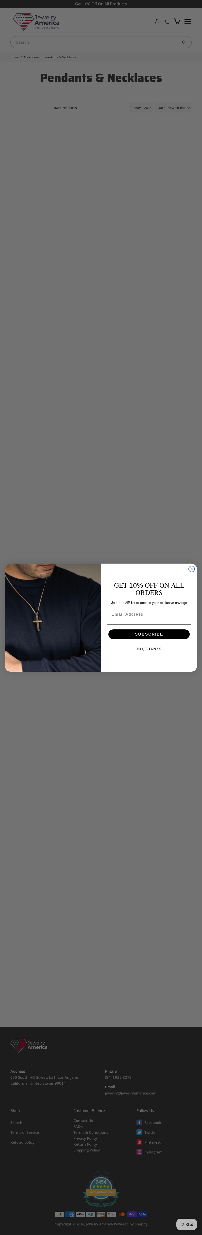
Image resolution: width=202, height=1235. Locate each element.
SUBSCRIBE (149, 634)
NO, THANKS (149, 648)
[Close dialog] (192, 569)
